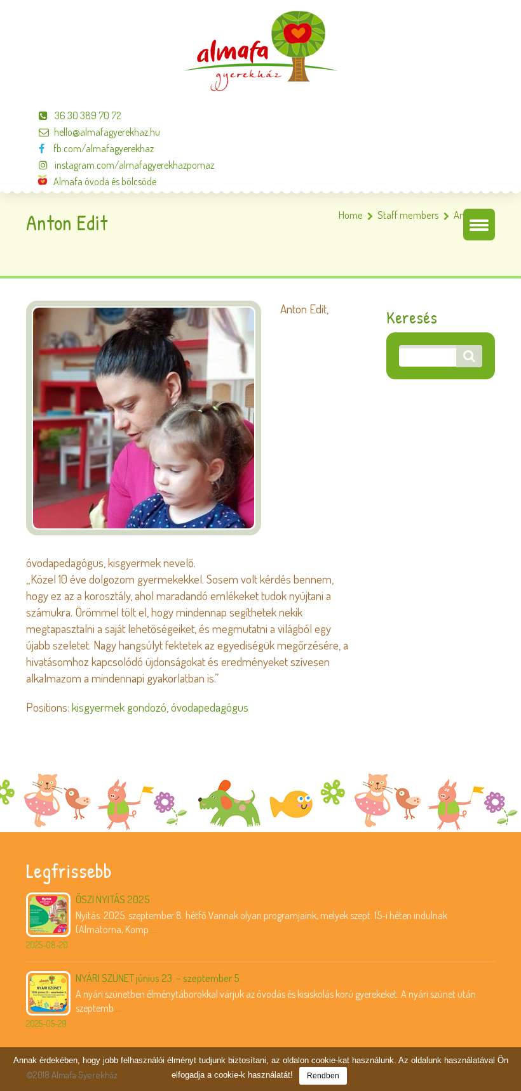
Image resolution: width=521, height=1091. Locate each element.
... (153, 929)
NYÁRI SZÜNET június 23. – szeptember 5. (158, 977)
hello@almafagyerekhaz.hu (107, 132)
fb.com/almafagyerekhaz (102, 148)
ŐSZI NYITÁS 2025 (113, 899)
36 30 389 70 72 (87, 115)
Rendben (323, 1075)
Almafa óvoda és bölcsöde (102, 181)
